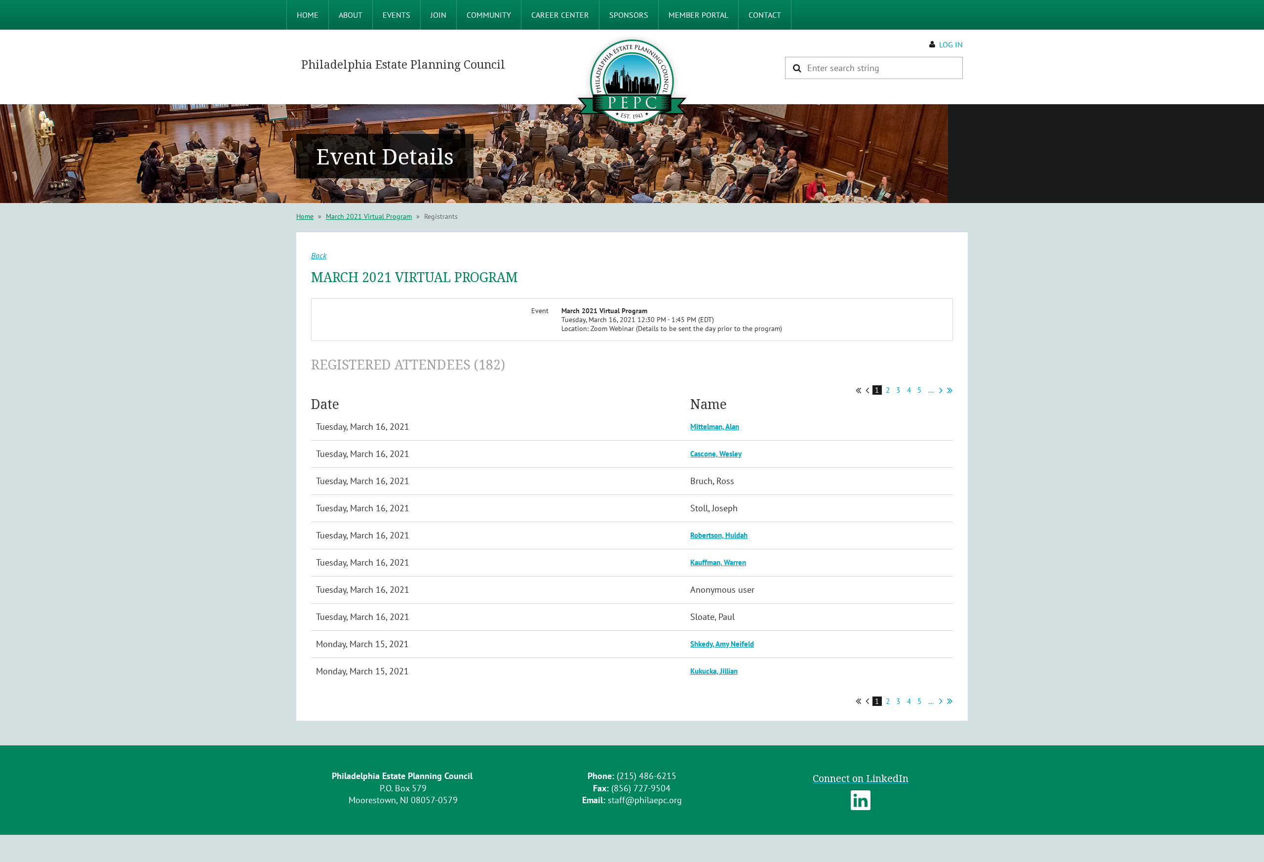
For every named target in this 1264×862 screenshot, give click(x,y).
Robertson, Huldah (719, 535)
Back (318, 255)
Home (305, 216)
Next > (941, 390)
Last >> (949, 390)
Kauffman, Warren (718, 562)
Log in (951, 44)
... (931, 390)
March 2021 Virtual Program (369, 216)
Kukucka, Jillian (714, 671)
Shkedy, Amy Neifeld (722, 644)
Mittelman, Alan (714, 426)
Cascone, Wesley (716, 453)
